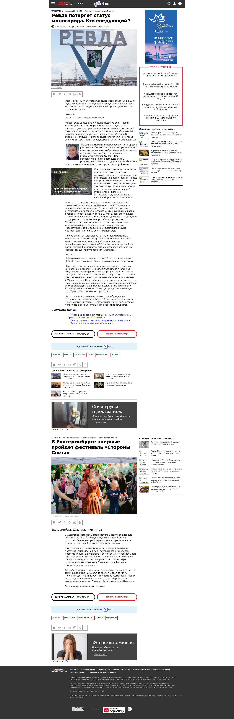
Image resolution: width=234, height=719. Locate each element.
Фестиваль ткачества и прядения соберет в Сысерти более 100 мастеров (161, 117)
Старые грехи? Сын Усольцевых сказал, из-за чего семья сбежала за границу (166, 135)
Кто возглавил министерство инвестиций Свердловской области (118, 376)
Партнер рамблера (93, 709)
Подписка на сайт (88, 670)
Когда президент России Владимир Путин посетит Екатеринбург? (161, 74)
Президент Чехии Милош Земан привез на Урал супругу (119, 384)
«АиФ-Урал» (56, 88)
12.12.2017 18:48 (57, 11)
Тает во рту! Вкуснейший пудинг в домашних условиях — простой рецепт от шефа (165, 489)
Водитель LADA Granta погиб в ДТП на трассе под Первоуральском (161, 85)
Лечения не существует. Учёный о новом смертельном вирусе (165, 443)
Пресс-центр (104, 670)
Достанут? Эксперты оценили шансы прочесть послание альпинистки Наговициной (166, 144)
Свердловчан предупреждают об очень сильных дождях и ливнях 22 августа (161, 96)
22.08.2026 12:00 (58, 437)
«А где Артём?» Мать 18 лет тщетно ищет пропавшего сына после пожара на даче (165, 462)
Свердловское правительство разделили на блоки (99, 320)
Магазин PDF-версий (121, 670)
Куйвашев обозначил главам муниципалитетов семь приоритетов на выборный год (99, 316)
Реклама (74, 670)
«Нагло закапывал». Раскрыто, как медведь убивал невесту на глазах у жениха (166, 170)
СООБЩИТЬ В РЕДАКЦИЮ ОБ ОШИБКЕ (101, 672)
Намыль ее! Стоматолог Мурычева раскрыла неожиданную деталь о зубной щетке (165, 480)
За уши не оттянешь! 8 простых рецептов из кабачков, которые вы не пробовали (166, 153)
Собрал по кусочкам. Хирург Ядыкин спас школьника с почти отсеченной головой (166, 161)
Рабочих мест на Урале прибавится (91, 323)
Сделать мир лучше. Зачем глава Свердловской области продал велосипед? (77, 376)
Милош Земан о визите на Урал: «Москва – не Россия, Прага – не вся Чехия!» (76, 385)
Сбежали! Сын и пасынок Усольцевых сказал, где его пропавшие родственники (167, 179)
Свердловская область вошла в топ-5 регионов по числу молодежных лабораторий (161, 107)
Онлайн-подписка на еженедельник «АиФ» (151, 670)
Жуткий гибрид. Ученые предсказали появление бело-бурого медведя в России (166, 471)
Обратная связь (77, 672)
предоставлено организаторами (65, 516)
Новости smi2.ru (60, 429)
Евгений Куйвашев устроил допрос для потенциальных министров (75, 394)
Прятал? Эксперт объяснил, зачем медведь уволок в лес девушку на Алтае (165, 453)
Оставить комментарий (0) (117, 334)
